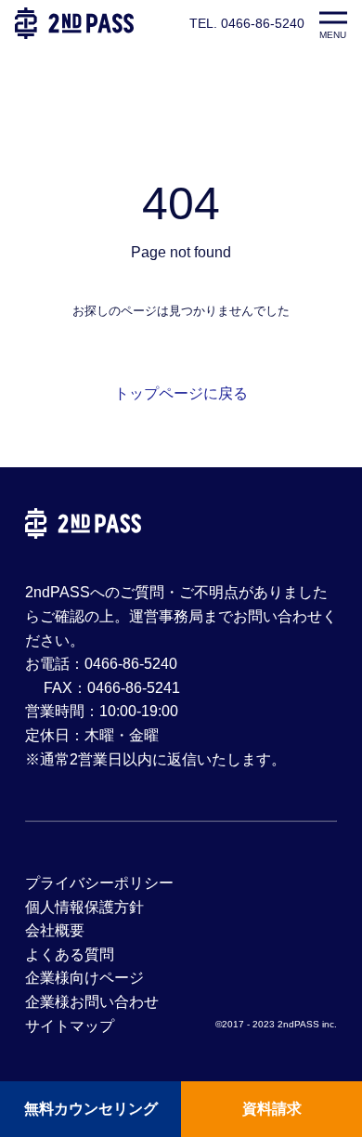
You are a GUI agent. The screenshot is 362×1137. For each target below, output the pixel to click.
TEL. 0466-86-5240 (246, 23)
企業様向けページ (84, 978)
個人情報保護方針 (84, 907)
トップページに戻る (181, 393)
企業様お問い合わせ (92, 1002)
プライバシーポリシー (99, 883)
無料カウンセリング (91, 1109)
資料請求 (272, 1109)
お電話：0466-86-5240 (101, 664)
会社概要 (54, 930)
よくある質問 (69, 954)
